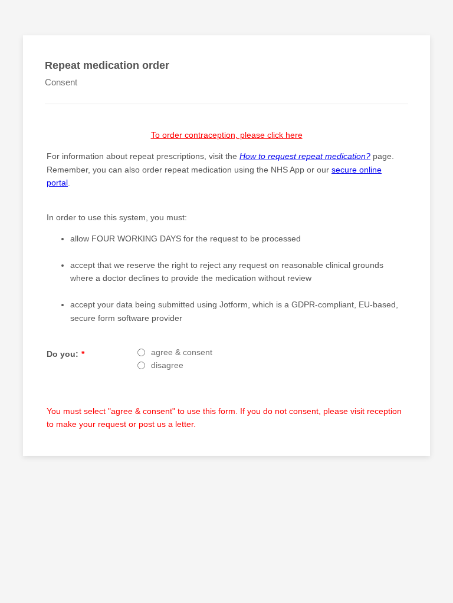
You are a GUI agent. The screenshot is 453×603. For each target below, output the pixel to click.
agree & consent (181, 352)
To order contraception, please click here (227, 135)
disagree (167, 365)
